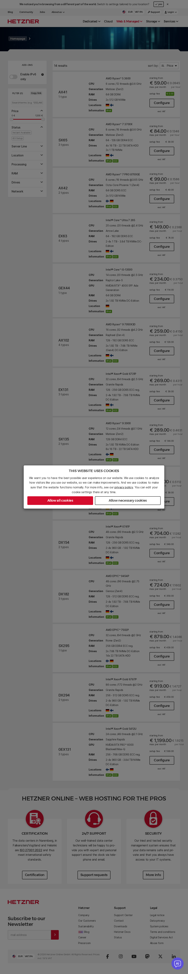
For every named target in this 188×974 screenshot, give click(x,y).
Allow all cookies (60, 500)
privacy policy (123, 487)
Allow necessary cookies (128, 500)
